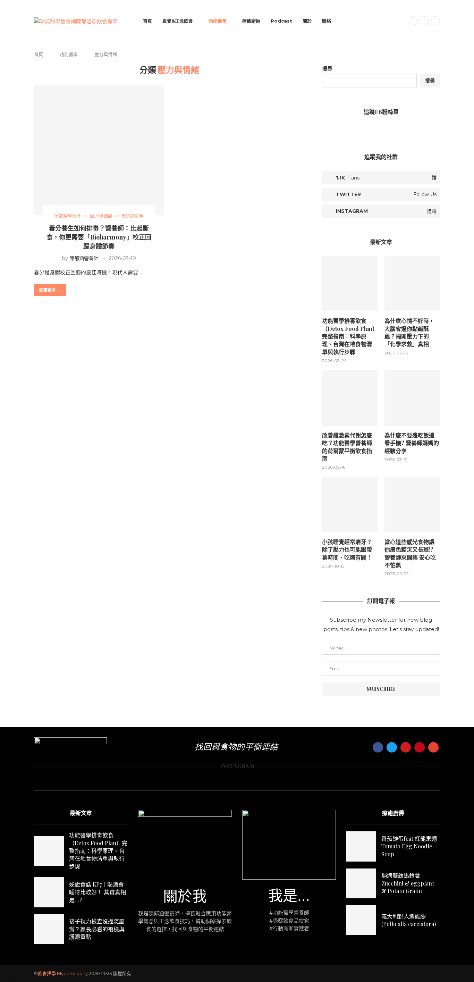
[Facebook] (413, 20)
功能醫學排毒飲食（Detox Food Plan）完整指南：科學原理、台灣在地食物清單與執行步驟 (348, 336)
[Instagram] (424, 20)
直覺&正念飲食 (177, 21)
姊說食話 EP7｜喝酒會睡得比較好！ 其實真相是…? (97, 892)
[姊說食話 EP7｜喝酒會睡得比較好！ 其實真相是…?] (49, 892)
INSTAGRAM (237, 766)
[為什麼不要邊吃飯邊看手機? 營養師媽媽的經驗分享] (412, 398)
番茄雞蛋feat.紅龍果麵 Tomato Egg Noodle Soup (409, 846)
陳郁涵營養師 (84, 258)
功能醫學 (218, 21)
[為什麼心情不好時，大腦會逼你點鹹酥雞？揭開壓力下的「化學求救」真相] (412, 283)
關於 (307, 21)
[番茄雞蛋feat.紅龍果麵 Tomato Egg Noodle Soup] (361, 846)
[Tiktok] (435, 20)
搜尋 (327, 68)
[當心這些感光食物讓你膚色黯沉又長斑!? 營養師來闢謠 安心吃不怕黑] (412, 504)
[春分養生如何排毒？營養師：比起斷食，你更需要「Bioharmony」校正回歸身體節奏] (99, 150)
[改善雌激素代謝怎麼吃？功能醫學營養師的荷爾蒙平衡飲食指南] (350, 398)
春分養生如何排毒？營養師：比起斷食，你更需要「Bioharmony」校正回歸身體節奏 (98, 237)
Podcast (281, 21)
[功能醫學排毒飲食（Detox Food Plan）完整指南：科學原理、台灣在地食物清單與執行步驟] (350, 283)
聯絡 (326, 21)
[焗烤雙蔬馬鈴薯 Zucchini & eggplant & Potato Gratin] (361, 883)
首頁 (147, 21)
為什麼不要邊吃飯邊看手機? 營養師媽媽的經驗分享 (411, 442)
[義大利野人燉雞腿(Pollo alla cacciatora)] (361, 920)
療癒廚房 (251, 21)
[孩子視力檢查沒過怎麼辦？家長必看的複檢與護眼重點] (49, 929)
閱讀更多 (47, 290)
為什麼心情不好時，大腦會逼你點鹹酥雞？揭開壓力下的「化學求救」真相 (409, 332)
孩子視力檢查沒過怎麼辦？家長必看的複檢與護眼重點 (97, 928)
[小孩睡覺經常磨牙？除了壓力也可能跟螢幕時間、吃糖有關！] (350, 504)
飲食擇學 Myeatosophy (63, 973)
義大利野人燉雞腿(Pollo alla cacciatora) (408, 920)
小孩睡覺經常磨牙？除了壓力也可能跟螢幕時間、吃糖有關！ (347, 549)
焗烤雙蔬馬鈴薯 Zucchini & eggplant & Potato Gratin (407, 883)
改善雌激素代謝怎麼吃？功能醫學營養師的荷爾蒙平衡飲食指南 (347, 446)
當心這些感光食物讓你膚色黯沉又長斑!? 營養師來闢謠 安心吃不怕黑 (410, 553)
